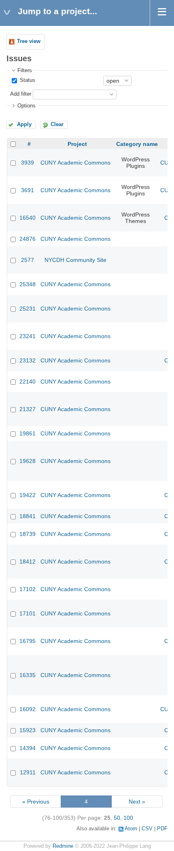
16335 (27, 675)
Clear (57, 124)
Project (77, 144)
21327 (27, 409)
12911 (28, 772)
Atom (131, 829)
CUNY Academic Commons (75, 162)
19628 (27, 461)
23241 (27, 336)
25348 (27, 284)
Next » (137, 801)
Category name (137, 144)
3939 (27, 162)
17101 (27, 613)
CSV (147, 829)
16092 (27, 709)
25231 (27, 308)
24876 (27, 239)
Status (26, 80)
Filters (24, 70)
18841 (27, 516)
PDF (162, 829)
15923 (27, 730)
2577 (27, 260)
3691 (27, 190)
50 (117, 818)
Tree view (28, 41)
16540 (27, 217)
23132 (27, 360)
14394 (27, 748)
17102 (27, 589)
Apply (24, 124)
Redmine (63, 846)
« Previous (35, 801)
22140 (27, 381)
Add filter (20, 94)
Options (26, 106)
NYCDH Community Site (75, 260)
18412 (27, 561)
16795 (27, 641)
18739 (27, 534)
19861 (27, 433)
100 (128, 818)
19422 (27, 495)
